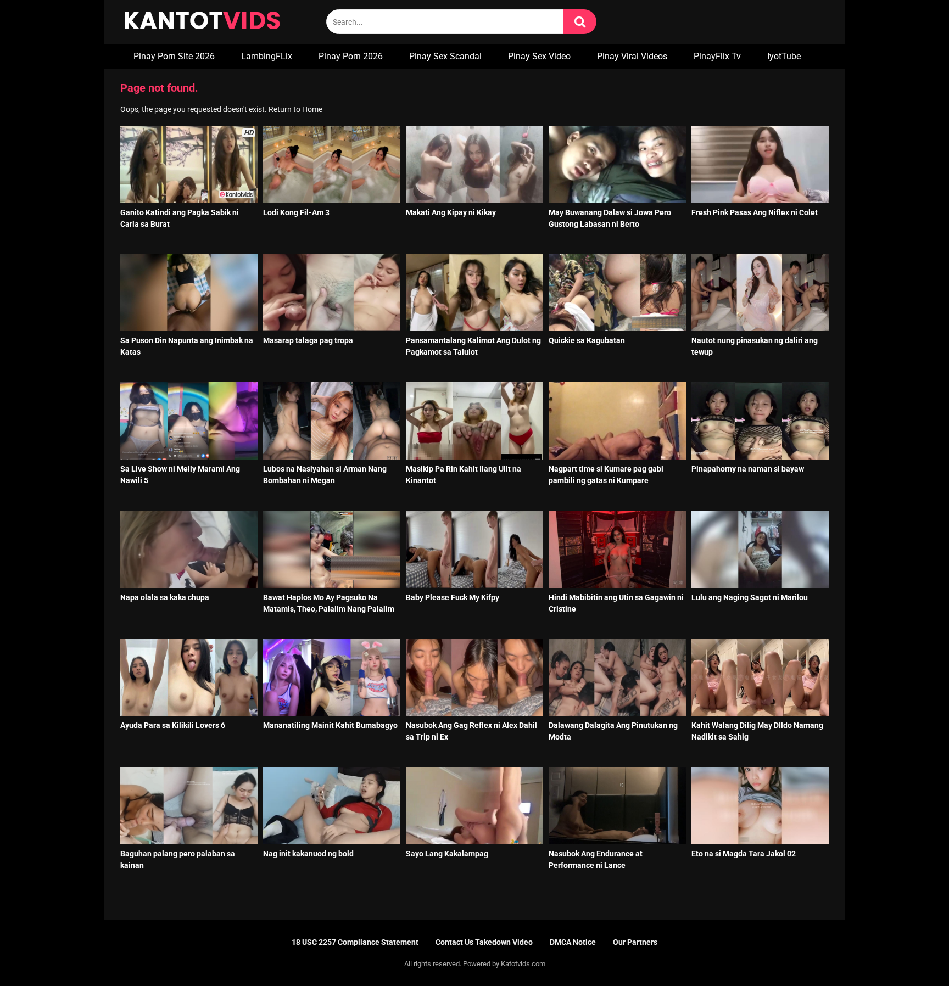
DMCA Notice (573, 942)
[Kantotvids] (202, 22)
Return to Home (295, 109)
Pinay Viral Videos (632, 56)
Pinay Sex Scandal (445, 56)
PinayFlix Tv (717, 56)
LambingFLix (266, 56)
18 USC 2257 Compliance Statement (355, 942)
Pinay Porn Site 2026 (174, 56)
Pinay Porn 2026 (351, 56)
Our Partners (635, 942)
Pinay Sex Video (539, 56)
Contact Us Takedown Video (484, 942)
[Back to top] (912, 953)
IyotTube (784, 56)
